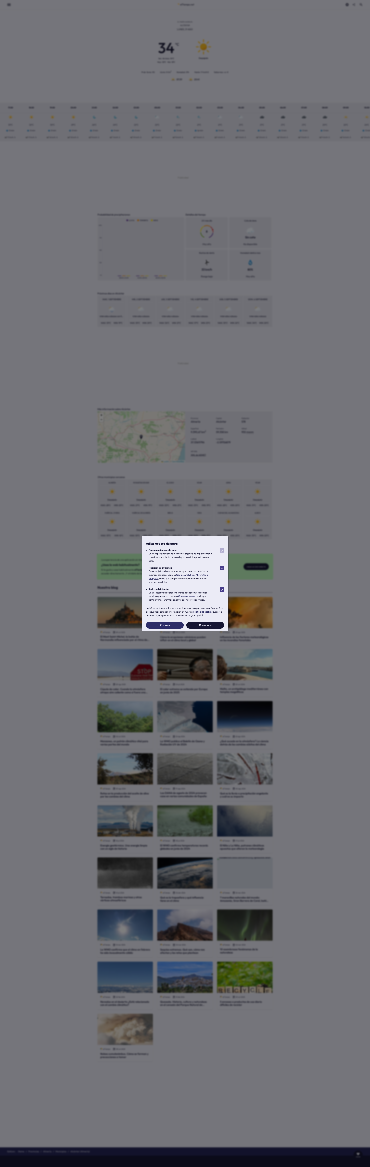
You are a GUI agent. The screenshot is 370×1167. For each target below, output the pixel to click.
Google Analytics (185, 574)
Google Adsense (186, 596)
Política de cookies (202, 611)
